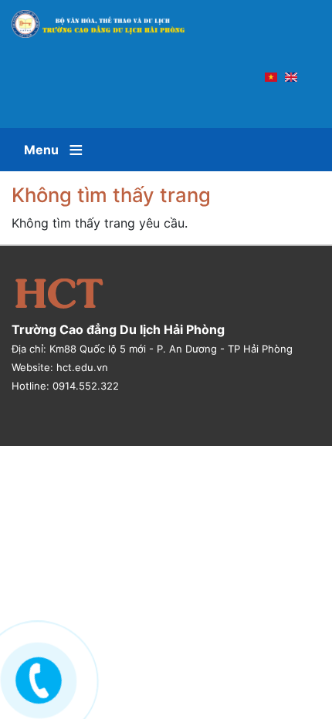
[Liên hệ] (35, 677)
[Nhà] (105, 24)
